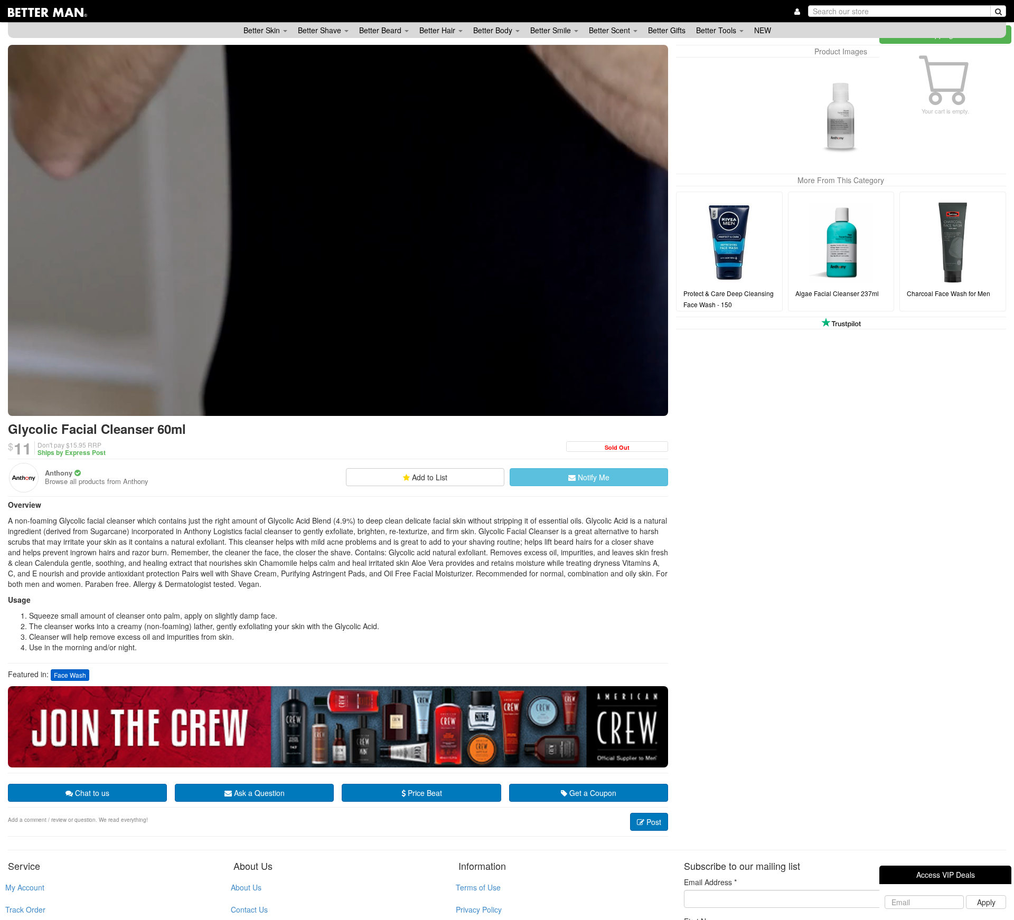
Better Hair (438, 30)
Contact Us (249, 909)
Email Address (710, 882)
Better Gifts (667, 30)
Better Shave (320, 30)
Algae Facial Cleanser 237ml (837, 293)
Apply (986, 902)
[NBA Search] (998, 11)
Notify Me (592, 477)
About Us (246, 887)
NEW (762, 30)
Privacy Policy (479, 909)
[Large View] (841, 115)
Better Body (493, 30)
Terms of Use (478, 887)
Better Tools (717, 30)
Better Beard (381, 30)
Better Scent (610, 30)
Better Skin (262, 30)
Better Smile (551, 30)
